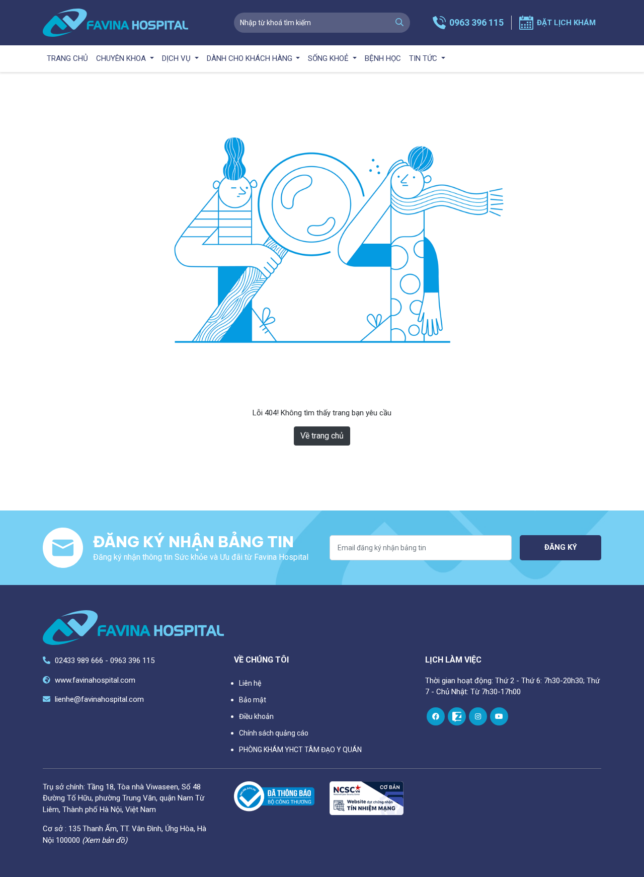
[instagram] (478, 716)
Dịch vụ (177, 58)
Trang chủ (67, 58)
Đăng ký (560, 547)
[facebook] (436, 716)
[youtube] (499, 716)
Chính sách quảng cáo (273, 733)
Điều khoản (256, 716)
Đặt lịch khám (566, 22)
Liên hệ (250, 683)
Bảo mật (252, 700)
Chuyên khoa (122, 58)
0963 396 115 (476, 22)
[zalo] (457, 716)
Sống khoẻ (329, 58)
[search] (399, 23)
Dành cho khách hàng (250, 58)
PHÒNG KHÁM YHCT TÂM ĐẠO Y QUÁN (300, 750)
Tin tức (424, 58)
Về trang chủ (322, 436)
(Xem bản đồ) (104, 840)
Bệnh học (383, 58)
